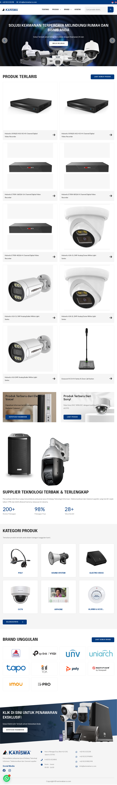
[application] (60, 9)
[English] (115, 2)
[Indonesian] (112, 2)
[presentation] (5, 40)
